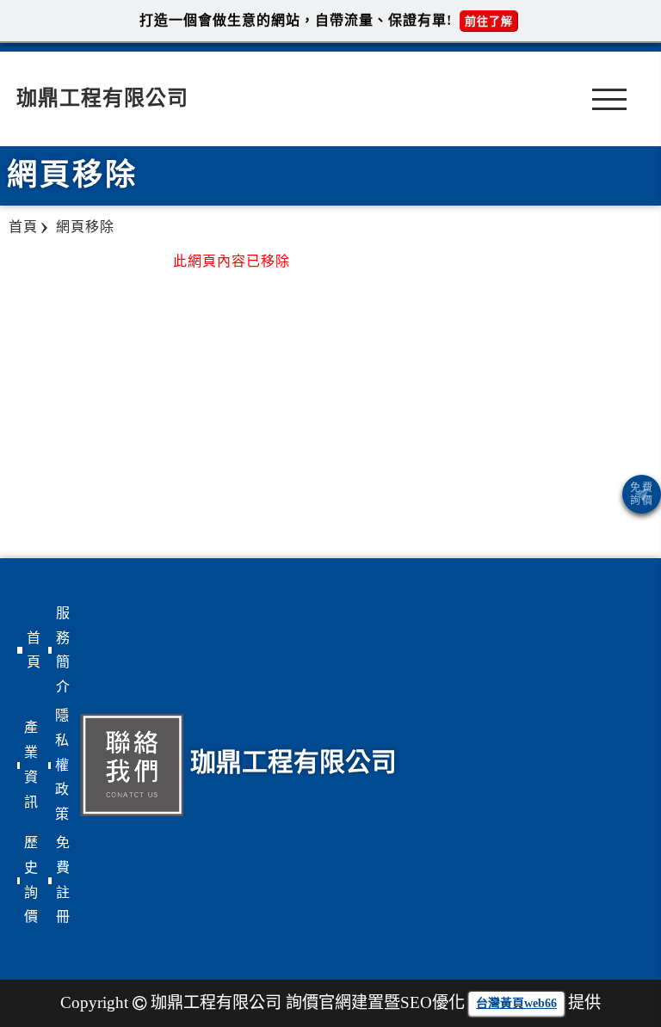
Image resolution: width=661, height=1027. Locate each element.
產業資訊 (31, 764)
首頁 (33, 650)
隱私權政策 (62, 764)
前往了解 (489, 21)
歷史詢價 (31, 879)
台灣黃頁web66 (516, 1003)
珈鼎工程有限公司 (102, 98)
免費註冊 (63, 879)
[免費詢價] (641, 494)
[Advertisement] (576, 374)
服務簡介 (63, 650)
